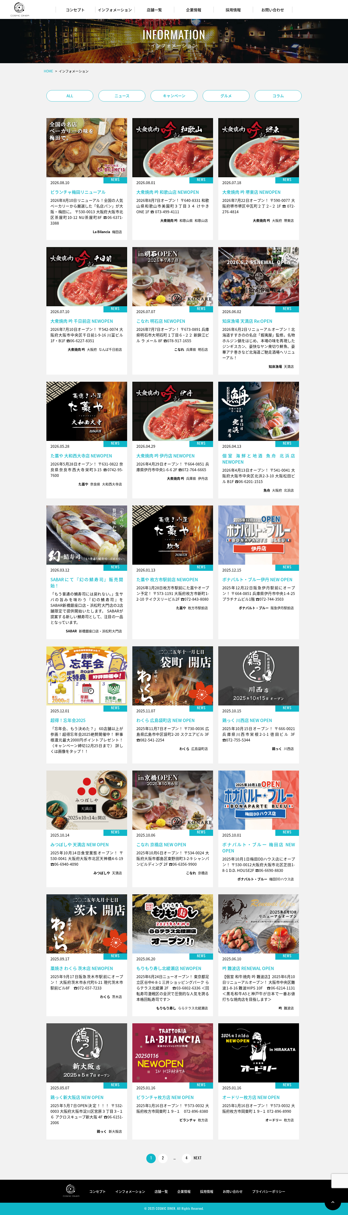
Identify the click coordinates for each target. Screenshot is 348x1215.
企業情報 (193, 10)
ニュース (122, 95)
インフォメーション (115, 10)
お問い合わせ (272, 10)
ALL (70, 95)
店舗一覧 (154, 10)
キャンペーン (174, 95)
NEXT (198, 1158)
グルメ (226, 95)
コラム (278, 95)
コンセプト (75, 10)
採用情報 (233, 10)
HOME (48, 71)
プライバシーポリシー (268, 1191)
